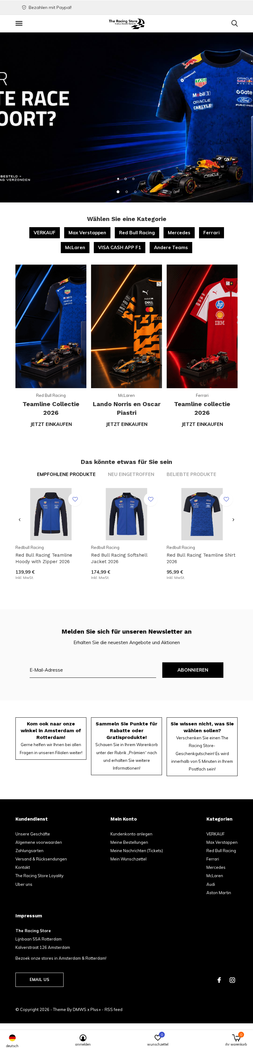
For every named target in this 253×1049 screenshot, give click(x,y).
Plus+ (95, 1009)
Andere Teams (171, 247)
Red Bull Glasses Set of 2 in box (52, 862)
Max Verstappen (87, 233)
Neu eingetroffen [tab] (131, 474)
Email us (39, 979)
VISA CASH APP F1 (119, 247)
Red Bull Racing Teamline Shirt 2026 (201, 558)
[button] (20, 23)
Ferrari (211, 233)
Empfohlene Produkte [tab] (66, 474)
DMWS (79, 1009)
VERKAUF (45, 233)
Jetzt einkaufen (51, 424)
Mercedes (179, 233)
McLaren (75, 247)
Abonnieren (193, 670)
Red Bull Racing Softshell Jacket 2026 (119, 558)
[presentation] (19, 519)
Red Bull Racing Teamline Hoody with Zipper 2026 (43, 558)
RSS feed (113, 1009)
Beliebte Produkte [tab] (191, 474)
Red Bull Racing (137, 233)
